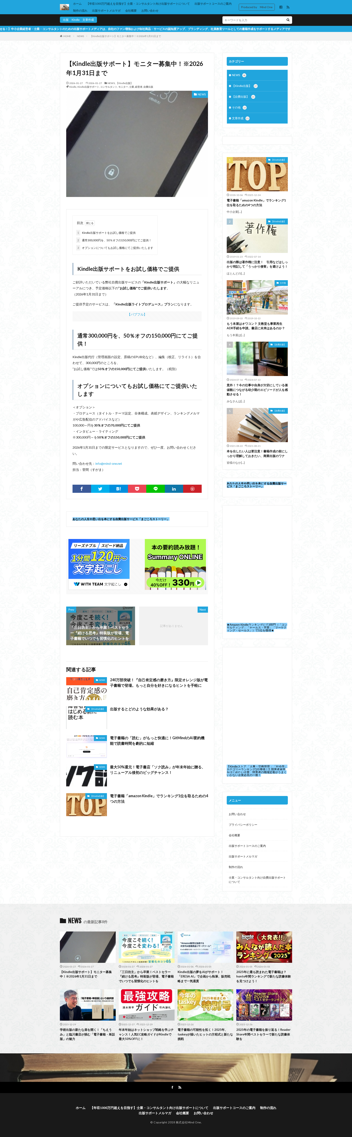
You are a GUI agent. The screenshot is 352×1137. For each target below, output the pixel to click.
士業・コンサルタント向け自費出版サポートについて (257, 879)
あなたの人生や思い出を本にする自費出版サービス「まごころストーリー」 (121, 519)
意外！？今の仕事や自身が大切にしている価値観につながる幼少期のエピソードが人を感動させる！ (257, 389)
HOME (67, 36)
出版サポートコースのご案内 (213, 3)
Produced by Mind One (257, 7)
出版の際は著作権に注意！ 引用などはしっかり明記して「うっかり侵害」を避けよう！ (257, 264)
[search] (288, 20)
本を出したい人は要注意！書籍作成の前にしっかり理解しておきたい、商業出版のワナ (257, 453)
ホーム (77, 3)
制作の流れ (80, 10)
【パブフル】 (137, 314)
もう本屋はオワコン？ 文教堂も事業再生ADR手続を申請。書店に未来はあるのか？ (256, 326)
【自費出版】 (243, 96)
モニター (123, 86)
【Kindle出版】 (124, 83)
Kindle (72, 86)
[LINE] (155, 489)
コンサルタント (108, 86)
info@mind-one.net (108, 463)
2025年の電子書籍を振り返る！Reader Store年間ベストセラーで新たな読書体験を (263, 1034)
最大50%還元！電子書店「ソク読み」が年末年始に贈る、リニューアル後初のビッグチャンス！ (157, 770)
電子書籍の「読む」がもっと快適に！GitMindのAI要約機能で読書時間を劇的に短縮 (157, 741)
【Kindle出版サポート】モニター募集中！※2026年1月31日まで (125, 36)
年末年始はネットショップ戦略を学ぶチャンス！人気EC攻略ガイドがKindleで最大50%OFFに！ (146, 1034)
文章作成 (240, 118)
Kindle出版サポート (88, 86)
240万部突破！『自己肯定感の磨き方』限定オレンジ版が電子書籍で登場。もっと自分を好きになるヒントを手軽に (159, 683)
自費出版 (148, 86)
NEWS (80, 36)
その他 (239, 107)
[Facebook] (82, 489)
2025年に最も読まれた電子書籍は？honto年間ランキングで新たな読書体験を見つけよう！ (263, 976)
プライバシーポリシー (243, 824)
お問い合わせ (149, 10)
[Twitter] (100, 489)
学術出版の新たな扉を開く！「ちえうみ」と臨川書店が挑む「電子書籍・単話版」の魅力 (87, 1034)
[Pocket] (137, 489)
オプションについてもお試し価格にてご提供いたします (115, 247)
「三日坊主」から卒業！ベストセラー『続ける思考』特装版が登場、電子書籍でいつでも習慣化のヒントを (146, 976)
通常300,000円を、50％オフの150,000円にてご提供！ (114, 240)
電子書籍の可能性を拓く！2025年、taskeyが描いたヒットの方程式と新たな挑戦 (205, 1034)
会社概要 (131, 10)
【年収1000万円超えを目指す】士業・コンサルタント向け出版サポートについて (138, 3)
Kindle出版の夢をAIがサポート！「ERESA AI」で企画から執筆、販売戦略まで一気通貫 (204, 976)
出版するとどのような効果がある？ (139, 709)
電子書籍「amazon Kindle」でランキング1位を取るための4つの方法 (159, 799)
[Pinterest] (192, 489)
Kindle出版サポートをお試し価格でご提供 (106, 232)
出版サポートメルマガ (106, 10)
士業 (131, 86)
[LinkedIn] (174, 489)
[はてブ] (118, 489)
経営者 (138, 86)
